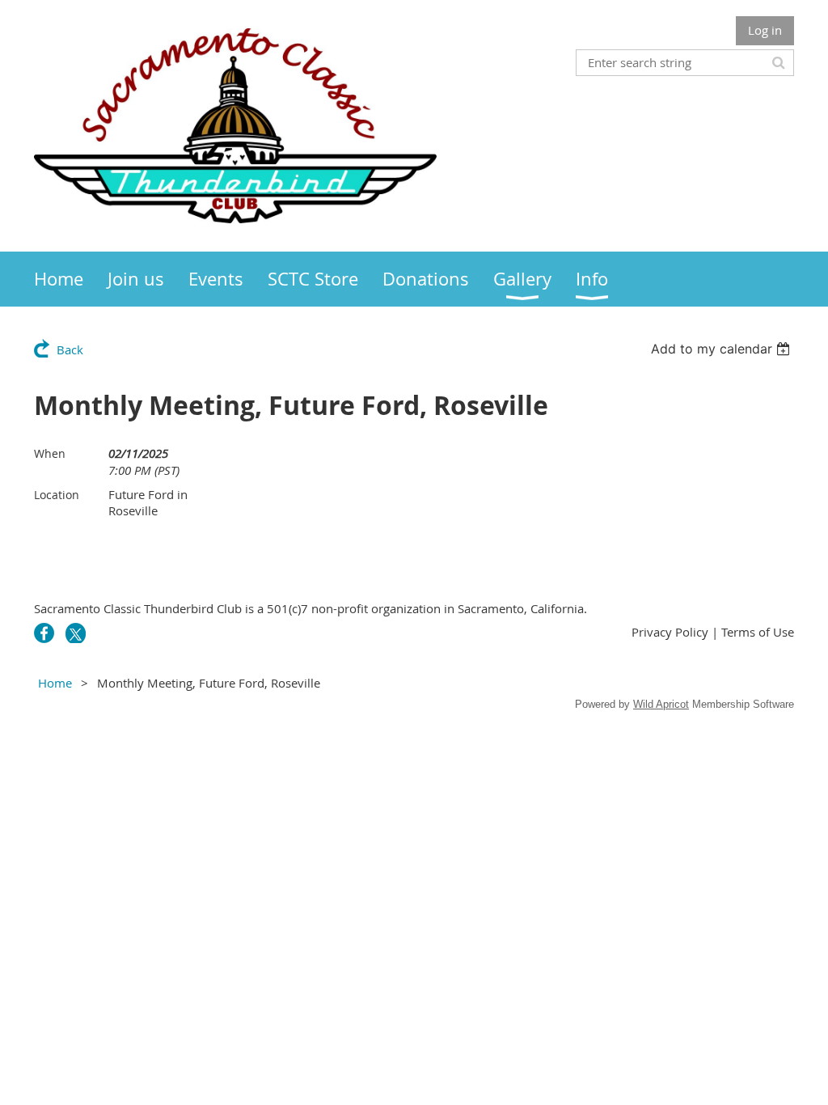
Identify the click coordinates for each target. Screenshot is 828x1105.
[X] (75, 633)
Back (70, 349)
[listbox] (722, 348)
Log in (765, 30)
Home (55, 683)
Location (56, 494)
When (49, 453)
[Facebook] (44, 633)
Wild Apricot (661, 704)
